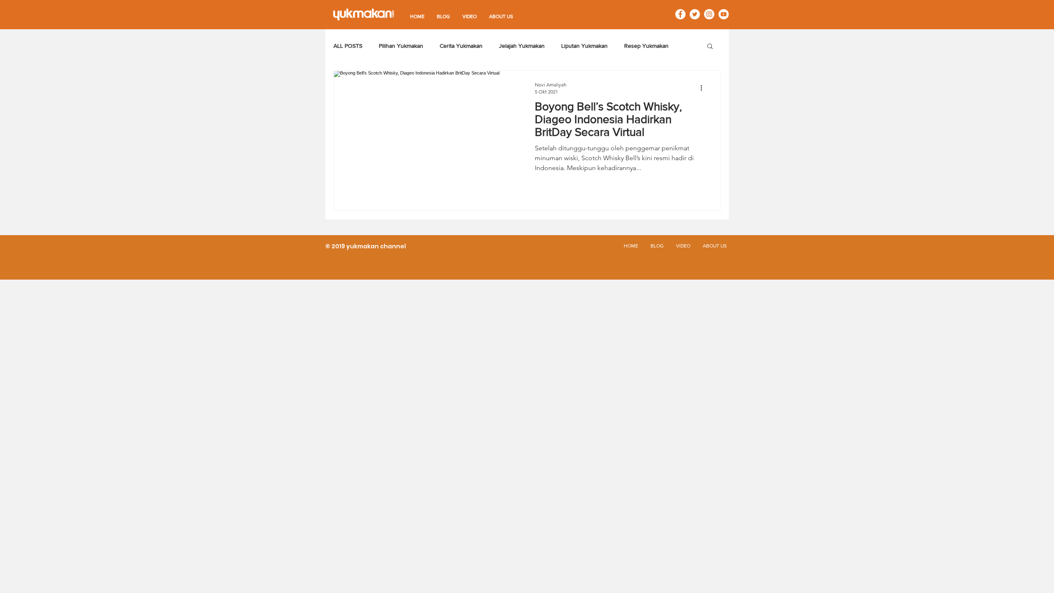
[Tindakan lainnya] (704, 88)
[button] (710, 46)
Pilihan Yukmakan (401, 45)
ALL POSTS (347, 45)
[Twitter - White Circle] (695, 14)
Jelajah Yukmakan (522, 45)
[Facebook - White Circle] (680, 14)
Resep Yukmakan (646, 45)
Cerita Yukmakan (461, 45)
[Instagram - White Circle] (709, 14)
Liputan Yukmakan (584, 45)
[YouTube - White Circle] (723, 14)
